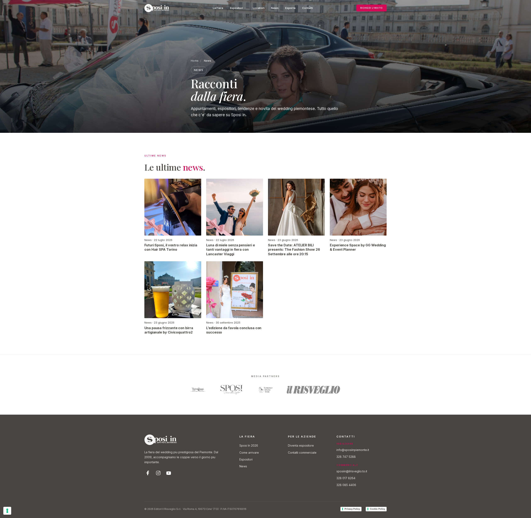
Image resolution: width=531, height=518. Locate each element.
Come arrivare (249, 452)
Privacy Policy (352, 508)
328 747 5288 (346, 456)
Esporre (290, 8)
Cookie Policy (377, 508)
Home (195, 60)
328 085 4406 (346, 485)
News (275, 8)
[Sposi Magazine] (232, 390)
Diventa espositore (301, 445)
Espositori (236, 8)
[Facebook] (147, 472)
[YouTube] (168, 472)
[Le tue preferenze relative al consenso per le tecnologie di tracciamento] (7, 511)
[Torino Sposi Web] (265, 390)
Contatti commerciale (302, 452)
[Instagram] (158, 472)
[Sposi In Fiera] (160, 439)
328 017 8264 (345, 478)
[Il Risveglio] (313, 390)
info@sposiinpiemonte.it (352, 450)
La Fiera (218, 8)
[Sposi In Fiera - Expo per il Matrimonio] (156, 8)
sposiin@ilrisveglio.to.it (351, 471)
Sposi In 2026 (248, 445)
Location (258, 8)
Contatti (307, 8)
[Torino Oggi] (197, 390)
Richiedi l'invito (371, 7)
